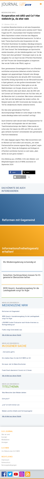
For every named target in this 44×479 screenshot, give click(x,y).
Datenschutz (6, 462)
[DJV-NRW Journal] (17, 3)
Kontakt (4, 437)
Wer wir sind (6, 434)
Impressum (5, 460)
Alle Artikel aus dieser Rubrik (11, 335)
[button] (15, 172)
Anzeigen (5, 442)
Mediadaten (5, 440)
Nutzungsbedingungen (9, 465)
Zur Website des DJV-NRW (11, 451)
